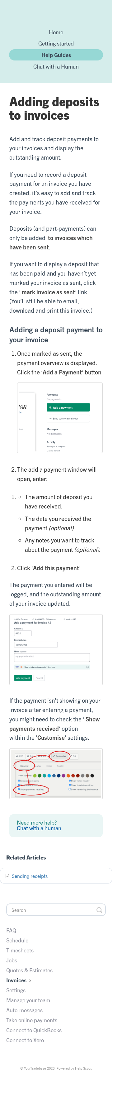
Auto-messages (24, 1009)
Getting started (56, 43)
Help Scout (83, 1068)
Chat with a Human (56, 66)
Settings (16, 990)
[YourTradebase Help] (56, 13)
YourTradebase (35, 1068)
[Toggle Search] (99, 909)
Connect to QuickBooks (34, 1029)
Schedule (17, 940)
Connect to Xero (25, 1039)
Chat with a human (39, 828)
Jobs (11, 960)
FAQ (11, 930)
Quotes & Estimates (29, 970)
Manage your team (28, 1000)
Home (56, 32)
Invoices (17, 980)
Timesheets (20, 950)
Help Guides (56, 54)
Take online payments (31, 1019)
